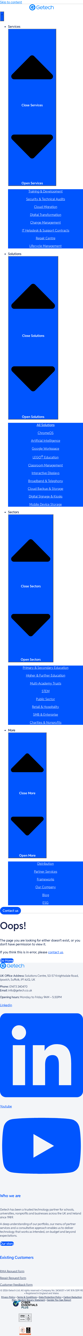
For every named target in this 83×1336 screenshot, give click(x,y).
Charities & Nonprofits (45, 722)
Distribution (45, 863)
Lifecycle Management (45, 246)
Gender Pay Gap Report (59, 1300)
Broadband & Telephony (45, 481)
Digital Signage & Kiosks (45, 496)
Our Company (45, 887)
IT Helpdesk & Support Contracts (45, 230)
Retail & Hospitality (45, 707)
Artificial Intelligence (45, 440)
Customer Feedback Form (16, 1285)
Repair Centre (45, 238)
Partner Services (45, 871)
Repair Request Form (13, 1278)
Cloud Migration (45, 207)
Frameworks (45, 879)
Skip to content (11, 2)
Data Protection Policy (50, 1297)
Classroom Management (45, 465)
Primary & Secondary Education (45, 668)
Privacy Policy (8, 1297)
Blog (45, 895)
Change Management (45, 222)
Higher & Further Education (45, 675)
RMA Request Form (12, 1271)
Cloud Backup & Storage (45, 489)
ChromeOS (46, 433)
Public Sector (45, 699)
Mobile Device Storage (45, 504)
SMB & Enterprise (45, 714)
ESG (46, 903)
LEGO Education (46, 457)
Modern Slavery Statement (31, 1300)
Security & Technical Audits (45, 199)
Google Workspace (45, 448)
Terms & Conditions (27, 1297)
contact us (55, 952)
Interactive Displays (45, 473)
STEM (46, 691)
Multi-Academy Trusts (45, 683)
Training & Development (45, 191)
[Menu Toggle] (2, 16)
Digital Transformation (45, 215)
